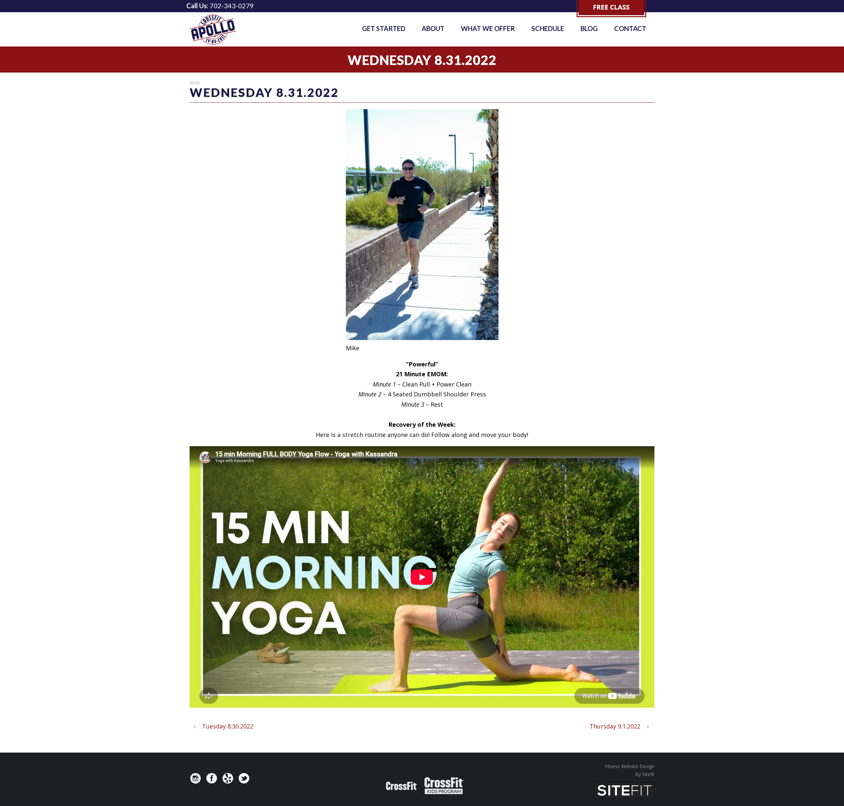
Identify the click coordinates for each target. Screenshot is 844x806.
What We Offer (488, 28)
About (433, 28)
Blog (589, 28)
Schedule (547, 28)
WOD (195, 83)
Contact (630, 28)
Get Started (383, 28)
